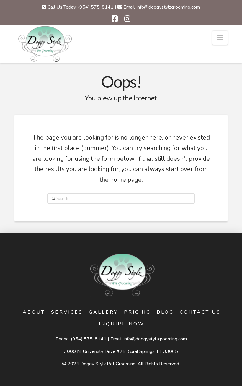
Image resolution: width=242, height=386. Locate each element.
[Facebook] (115, 18)
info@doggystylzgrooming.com (155, 339)
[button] (220, 38)
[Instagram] (127, 18)
